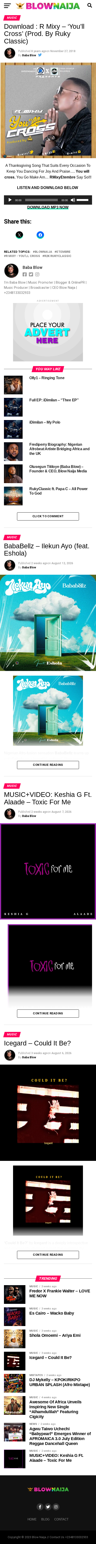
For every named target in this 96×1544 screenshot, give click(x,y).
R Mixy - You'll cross (23, 256)
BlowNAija (43, 251)
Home (32, 1519)
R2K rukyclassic (57, 256)
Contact (61, 1519)
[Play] (10, 200)
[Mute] (73, 200)
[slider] (83, 199)
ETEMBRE (63, 251)
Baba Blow (29, 55)
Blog (45, 1519)
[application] (48, 200)
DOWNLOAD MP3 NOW (48, 207)
